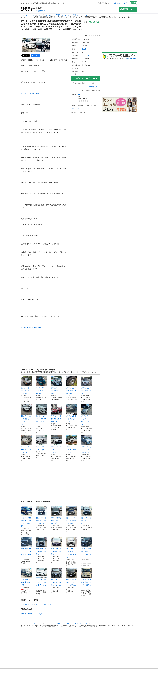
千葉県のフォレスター (63, 15)
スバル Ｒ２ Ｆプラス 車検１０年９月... (86, 420)
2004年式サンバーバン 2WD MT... (41, 390)
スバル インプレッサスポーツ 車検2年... (41, 420)
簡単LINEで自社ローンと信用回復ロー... (71, 520)
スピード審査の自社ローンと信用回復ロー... (86, 584)
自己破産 (43, 604)
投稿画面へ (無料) (127, 9)
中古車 (33, 15)
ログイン (125, 3)
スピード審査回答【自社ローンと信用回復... (26, 522)
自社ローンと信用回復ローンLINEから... (41, 520)
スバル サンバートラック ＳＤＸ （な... (86, 390)
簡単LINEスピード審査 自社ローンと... (86, 520)
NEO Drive (81, 94)
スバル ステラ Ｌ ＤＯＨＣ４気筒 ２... (86, 449)
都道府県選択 (40, 11)
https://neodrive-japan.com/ (31, 327)
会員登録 (133, 3)
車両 (37, 604)
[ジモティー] (28, 9)
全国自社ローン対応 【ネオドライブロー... (26, 553)
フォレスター (49, 15)
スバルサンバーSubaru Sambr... (56, 390)
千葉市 (84, 49)
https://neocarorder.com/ (30, 93)
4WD (49, 604)
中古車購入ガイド (94, 87)
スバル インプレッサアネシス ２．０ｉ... (71, 418)
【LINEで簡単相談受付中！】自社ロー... (86, 553)
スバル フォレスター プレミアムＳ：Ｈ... (71, 449)
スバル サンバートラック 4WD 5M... (71, 390)
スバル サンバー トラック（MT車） (26, 390)
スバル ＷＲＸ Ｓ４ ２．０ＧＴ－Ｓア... (56, 449)
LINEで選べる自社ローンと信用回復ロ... (56, 520)
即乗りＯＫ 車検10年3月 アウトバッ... (56, 418)
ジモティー (25, 15)
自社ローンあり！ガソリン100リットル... (26, 420)
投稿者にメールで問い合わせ (86, 78)
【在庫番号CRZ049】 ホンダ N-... (26, 582)
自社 (32, 604)
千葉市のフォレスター (80, 15)
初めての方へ (117, 3)
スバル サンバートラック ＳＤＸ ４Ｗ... (26, 449)
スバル (40, 15)
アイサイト (25, 604)
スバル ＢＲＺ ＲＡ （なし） (41, 448)
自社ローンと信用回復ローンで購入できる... (71, 553)
